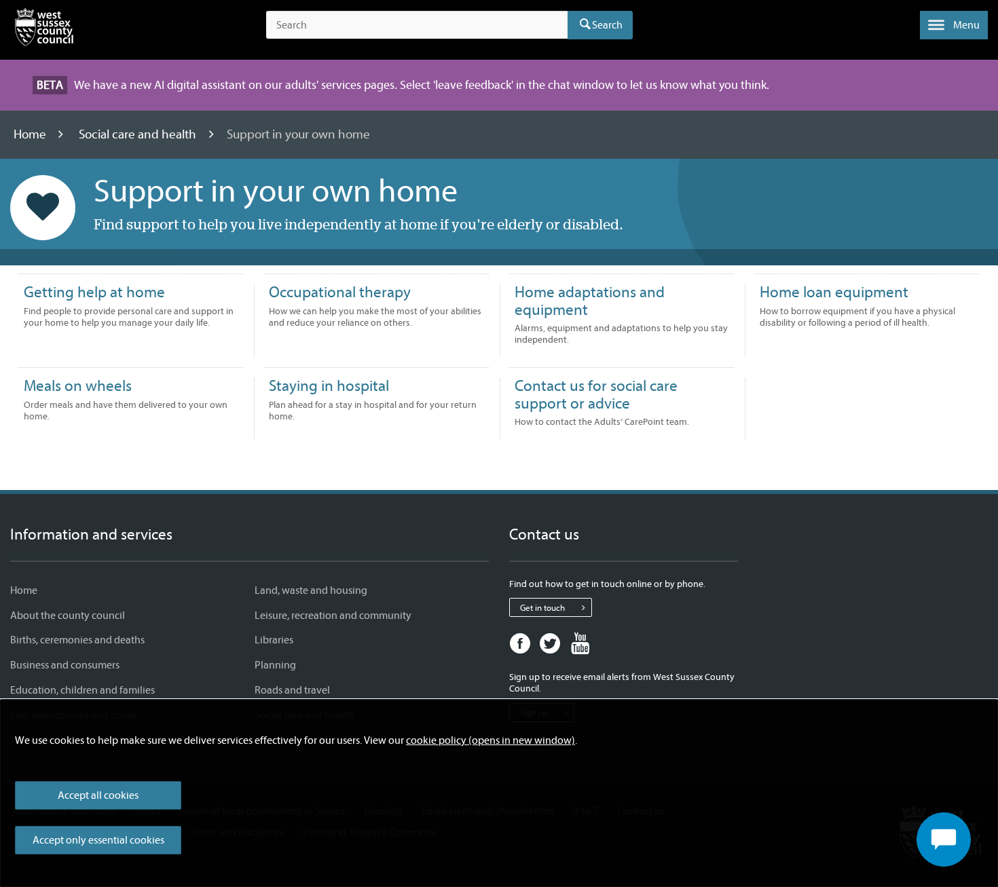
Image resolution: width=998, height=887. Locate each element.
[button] (954, 25)
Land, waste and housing (311, 590)
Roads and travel (292, 690)
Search (607, 25)
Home (31, 134)
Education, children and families (82, 690)
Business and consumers (64, 665)
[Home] (44, 29)
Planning (275, 665)
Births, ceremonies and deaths (77, 640)
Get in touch (542, 608)
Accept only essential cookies (98, 840)
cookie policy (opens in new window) (490, 740)
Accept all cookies (98, 795)
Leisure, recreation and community (333, 615)
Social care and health (139, 134)
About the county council (67, 615)
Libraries (274, 640)
